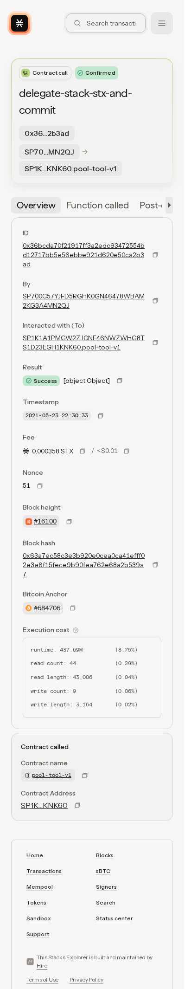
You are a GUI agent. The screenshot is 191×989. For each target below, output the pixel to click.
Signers (106, 886)
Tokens (36, 902)
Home (34, 855)
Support (37, 934)
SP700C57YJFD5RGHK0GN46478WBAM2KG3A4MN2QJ (84, 301)
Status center (114, 918)
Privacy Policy (86, 979)
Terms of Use (42, 979)
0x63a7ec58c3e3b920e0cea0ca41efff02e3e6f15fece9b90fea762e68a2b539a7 (84, 564)
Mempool (39, 886)
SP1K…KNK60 (44, 805)
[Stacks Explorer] (19, 23)
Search (105, 902)
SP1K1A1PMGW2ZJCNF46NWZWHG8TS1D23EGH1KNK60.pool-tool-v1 (84, 342)
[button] (167, 205)
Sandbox (38, 918)
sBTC (103, 870)
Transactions (44, 870)
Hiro (42, 965)
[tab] (36, 205)
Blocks (105, 855)
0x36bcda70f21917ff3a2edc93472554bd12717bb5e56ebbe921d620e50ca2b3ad (84, 254)
